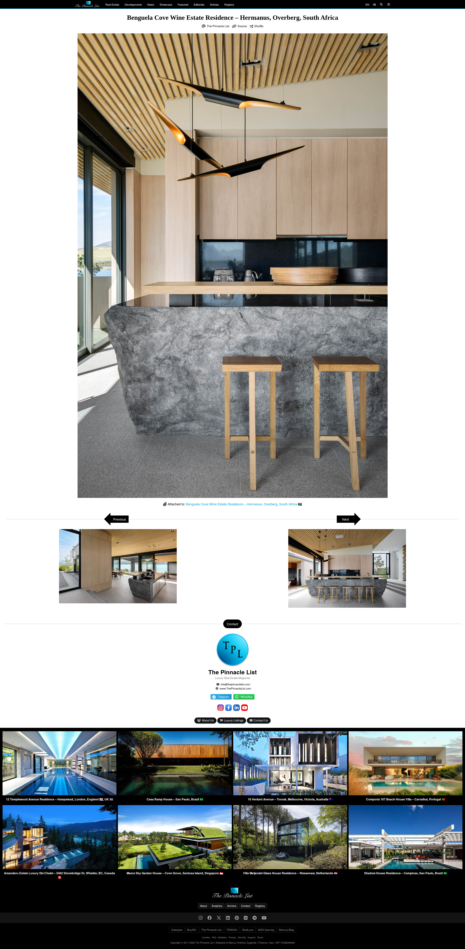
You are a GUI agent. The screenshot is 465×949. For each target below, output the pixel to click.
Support (251, 937)
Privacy (232, 937)
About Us (208, 720)
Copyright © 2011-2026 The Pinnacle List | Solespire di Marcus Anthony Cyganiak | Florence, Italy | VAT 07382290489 (232, 942)
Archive (231, 906)
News (150, 4)
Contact (245, 906)
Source (242, 26)
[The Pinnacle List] (232, 893)
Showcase (166, 4)
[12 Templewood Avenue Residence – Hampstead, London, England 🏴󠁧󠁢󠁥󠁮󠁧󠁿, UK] (59, 794)
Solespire (176, 930)
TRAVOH (231, 930)
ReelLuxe (247, 930)
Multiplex (222, 937)
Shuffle (258, 26)
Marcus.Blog (286, 930)
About (203, 906)
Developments (133, 4)
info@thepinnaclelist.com (235, 684)
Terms (260, 937)
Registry (229, 4)
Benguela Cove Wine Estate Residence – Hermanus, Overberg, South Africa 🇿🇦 (244, 504)
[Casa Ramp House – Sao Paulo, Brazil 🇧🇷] (175, 794)
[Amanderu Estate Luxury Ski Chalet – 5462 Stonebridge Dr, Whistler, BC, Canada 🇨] (59, 868)
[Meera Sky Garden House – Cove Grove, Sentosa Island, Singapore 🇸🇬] (175, 868)
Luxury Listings (233, 720)
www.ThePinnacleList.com (235, 688)
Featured (183, 4)
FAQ (214, 937)
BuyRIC (192, 930)
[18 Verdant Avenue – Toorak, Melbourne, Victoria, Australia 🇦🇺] (290, 794)
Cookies (206, 937)
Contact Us (261, 720)
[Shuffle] (374, 4)
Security (242, 937)
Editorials (199, 4)
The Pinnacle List (218, 26)
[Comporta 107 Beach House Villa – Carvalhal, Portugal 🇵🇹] (405, 794)
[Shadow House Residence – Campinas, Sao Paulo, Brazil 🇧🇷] (405, 868)
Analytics (217, 906)
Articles (214, 4)
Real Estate (112, 4)
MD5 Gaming (266, 930)
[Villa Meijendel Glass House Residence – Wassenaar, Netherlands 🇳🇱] (290, 868)
